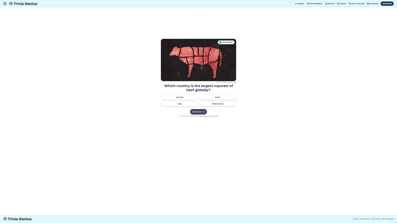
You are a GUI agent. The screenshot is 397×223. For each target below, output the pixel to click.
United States (217, 104)
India (179, 104)
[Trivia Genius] (23, 3)
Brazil (217, 97)
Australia (179, 97)
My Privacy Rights (388, 219)
